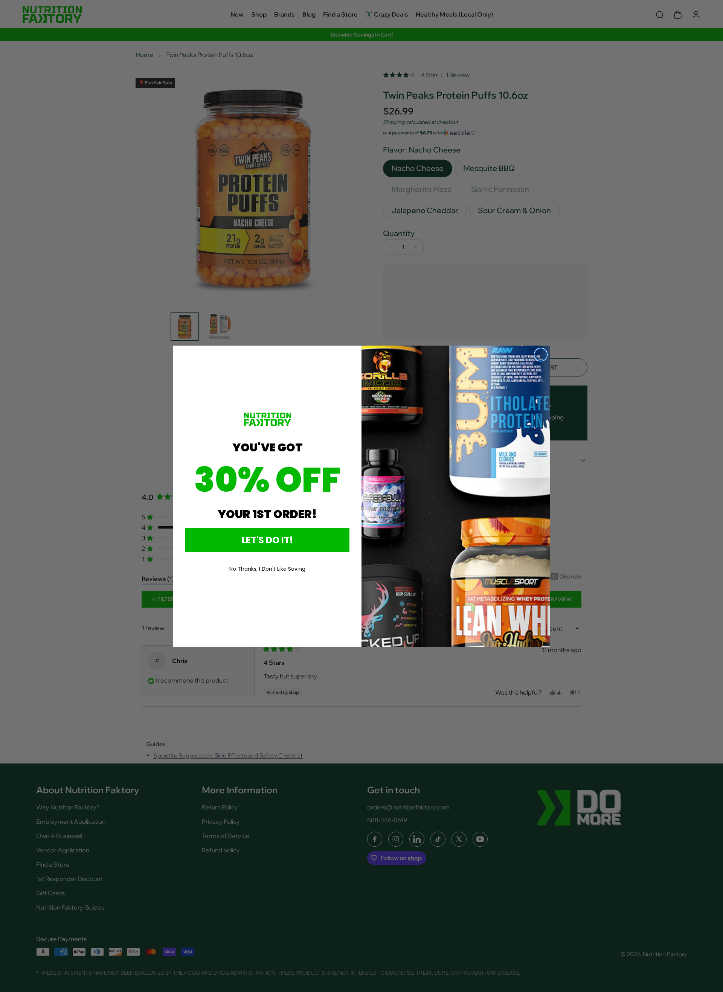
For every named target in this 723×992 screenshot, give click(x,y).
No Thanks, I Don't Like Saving (267, 569)
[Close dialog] (541, 355)
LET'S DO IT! (267, 540)
